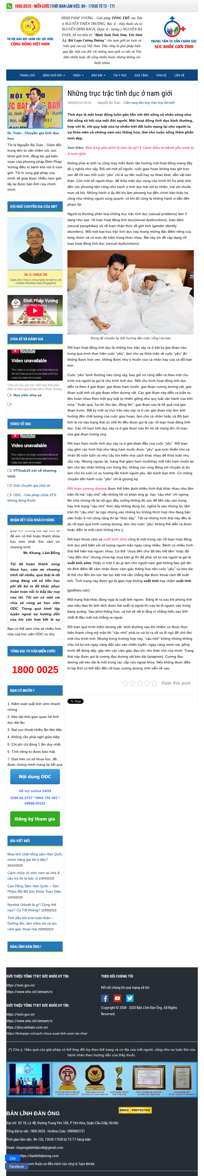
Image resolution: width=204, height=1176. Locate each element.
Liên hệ (179, 75)
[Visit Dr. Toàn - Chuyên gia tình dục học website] (35, 107)
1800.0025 (37, 1131)
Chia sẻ (161, 75)
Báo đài (95, 76)
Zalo (12, 1158)
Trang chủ (27, 75)
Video (75, 76)
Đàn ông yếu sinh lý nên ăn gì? (112, 148)
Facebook (16, 1166)
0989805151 (76, 1131)
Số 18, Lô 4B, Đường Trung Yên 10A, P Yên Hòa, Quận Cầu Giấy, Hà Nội (68, 1123)
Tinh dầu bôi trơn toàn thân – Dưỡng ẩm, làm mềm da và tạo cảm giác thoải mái (32, 923)
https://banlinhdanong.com (38, 1156)
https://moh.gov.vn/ (20, 985)
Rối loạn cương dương (87, 488)
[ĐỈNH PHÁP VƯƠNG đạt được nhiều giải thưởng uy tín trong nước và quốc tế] (102, 1079)
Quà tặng (141, 75)
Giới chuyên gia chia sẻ (31, 485)
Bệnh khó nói (50, 76)
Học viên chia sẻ (27, 395)
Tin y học (120, 75)
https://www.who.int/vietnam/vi (29, 992)
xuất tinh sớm (115, 539)
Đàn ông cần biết (162, 103)
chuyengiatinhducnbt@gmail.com (39, 1147)
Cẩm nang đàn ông (137, 103)
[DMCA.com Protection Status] (135, 1110)
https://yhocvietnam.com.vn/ (27, 1027)
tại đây (49, 634)
